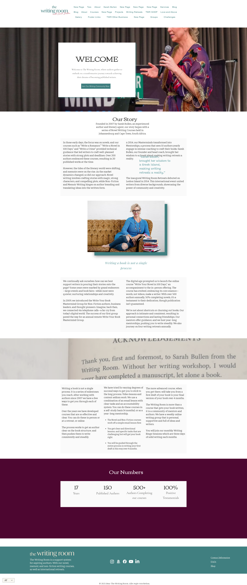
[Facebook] (124, 561)
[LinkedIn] (137, 561)
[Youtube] (131, 561)
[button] (97, 7)
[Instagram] (112, 561)
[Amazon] (118, 561)
